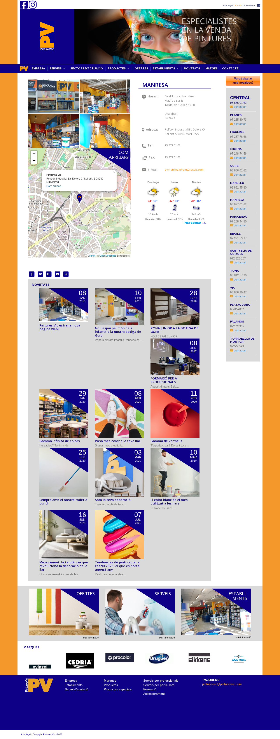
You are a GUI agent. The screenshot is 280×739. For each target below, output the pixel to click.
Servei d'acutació (76, 689)
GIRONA (236, 149)
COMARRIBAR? (118, 154)
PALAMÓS (237, 321)
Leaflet (91, 255)
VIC (232, 287)
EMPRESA (38, 68)
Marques (110, 680)
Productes (111, 685)
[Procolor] (40, 658)
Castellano (249, 5)
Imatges (211, 68)
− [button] (34, 160)
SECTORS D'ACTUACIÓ (86, 68)
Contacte (230, 68)
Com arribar (53, 186)
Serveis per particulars (158, 685)
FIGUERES (237, 132)
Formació (149, 689)
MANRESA (237, 199)
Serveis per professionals (160, 680)
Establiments (73, 685)
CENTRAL (240, 97)
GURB (234, 166)
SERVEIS (55, 68)
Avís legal (228, 5)
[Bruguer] (80, 658)
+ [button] (34, 154)
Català (238, 5)
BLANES (236, 115)
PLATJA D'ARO (240, 304)
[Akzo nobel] (159, 658)
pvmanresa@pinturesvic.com (184, 169)
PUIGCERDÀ (238, 216)
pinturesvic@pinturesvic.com (222, 684)
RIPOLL (235, 233)
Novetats (192, 68)
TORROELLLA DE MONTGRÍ (242, 340)
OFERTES (141, 68)
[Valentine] (239, 658)
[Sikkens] (120, 657)
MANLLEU (237, 183)
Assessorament (154, 693)
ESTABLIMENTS (164, 68)
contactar (239, 106)
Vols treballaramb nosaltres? (243, 80)
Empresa (71, 680)
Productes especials (118, 689)
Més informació (91, 638)
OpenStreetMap (108, 255)
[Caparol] (199, 659)
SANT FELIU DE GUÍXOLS (241, 252)
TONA (234, 270)
